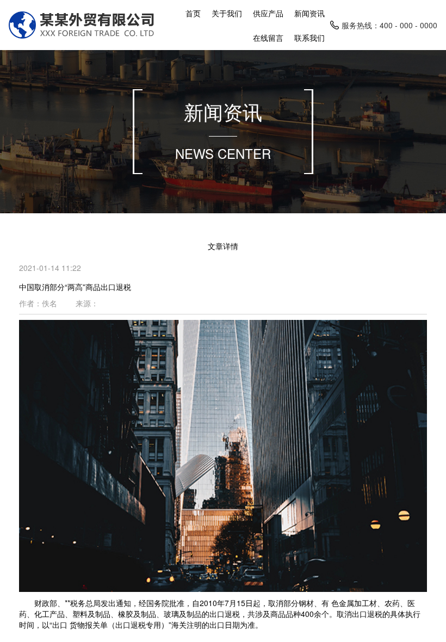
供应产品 (268, 13)
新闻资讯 (309, 13)
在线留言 (268, 37)
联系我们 (309, 37)
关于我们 (227, 13)
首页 (193, 13)
